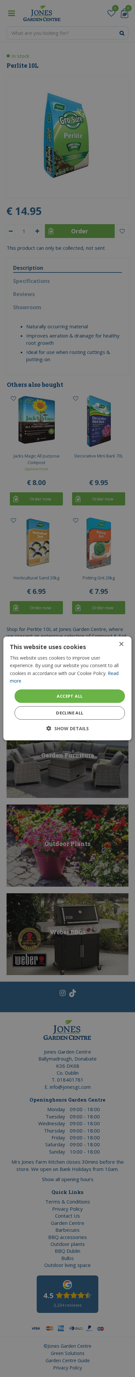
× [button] (121, 644)
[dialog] (67, 688)
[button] (68, 728)
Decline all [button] (69, 713)
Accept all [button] (70, 696)
